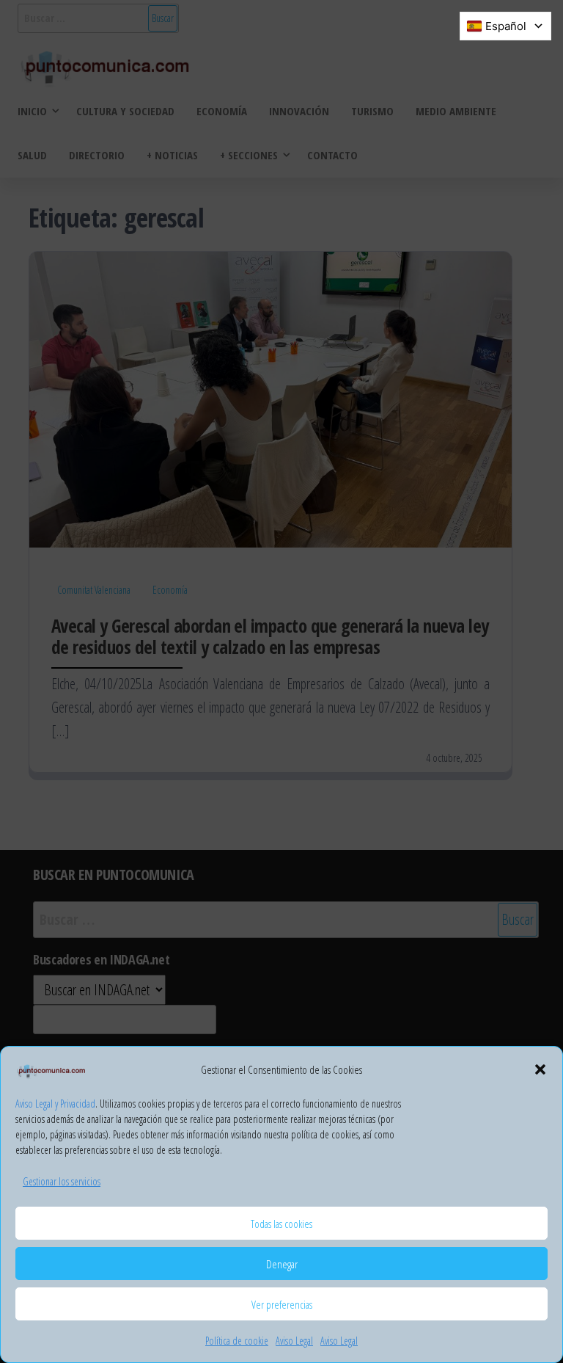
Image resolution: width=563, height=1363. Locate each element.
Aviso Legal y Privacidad (55, 1104)
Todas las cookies (281, 1223)
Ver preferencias (281, 1304)
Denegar (282, 1264)
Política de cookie (236, 1341)
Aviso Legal (294, 1341)
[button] (540, 1069)
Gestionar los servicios (61, 1181)
